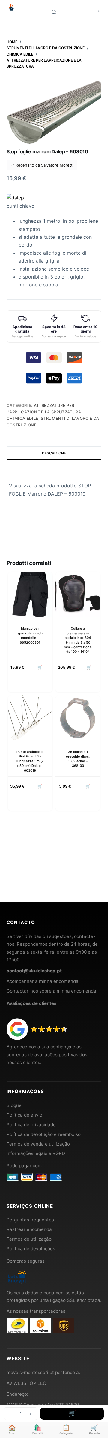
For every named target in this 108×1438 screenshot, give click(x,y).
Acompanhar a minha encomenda (43, 981)
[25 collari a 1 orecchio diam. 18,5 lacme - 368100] (78, 717)
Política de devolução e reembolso (44, 1134)
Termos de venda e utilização (38, 1144)
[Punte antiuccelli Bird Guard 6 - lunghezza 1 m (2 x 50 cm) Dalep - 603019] (30, 717)
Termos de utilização (29, 1239)
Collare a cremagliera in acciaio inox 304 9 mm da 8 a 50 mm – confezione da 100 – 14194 (78, 640)
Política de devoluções (31, 1248)
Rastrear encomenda (29, 1229)
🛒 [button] (40, 667)
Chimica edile (22, 418)
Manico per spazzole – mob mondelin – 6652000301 (30, 635)
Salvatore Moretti (57, 165)
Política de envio (24, 1115)
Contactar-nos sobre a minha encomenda (51, 991)
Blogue (14, 1105)
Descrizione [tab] (54, 453)
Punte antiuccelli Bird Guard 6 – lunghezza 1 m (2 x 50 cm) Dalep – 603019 (30, 761)
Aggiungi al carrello (72, 1414)
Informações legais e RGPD (36, 1153)
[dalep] (15, 197)
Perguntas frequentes (30, 1220)
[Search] (54, 12)
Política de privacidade (31, 1124)
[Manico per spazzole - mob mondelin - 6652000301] (30, 594)
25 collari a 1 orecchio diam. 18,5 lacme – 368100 (78, 759)
